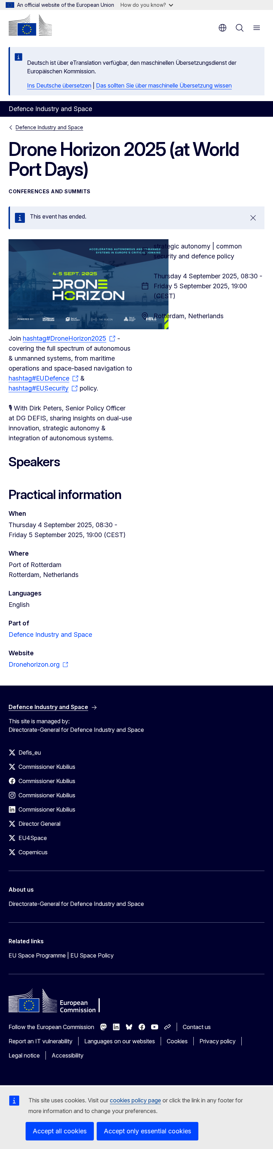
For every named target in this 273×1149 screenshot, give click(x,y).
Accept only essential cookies (147, 1131)
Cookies (177, 1041)
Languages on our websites (119, 1041)
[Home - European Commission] (30, 25)
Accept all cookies (60, 1131)
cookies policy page (135, 1100)
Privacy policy (217, 1041)
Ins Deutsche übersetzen (59, 85)
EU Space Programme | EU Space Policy (61, 955)
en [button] (222, 28)
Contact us (197, 1026)
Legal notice (24, 1055)
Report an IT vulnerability (41, 1041)
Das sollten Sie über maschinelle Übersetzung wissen (164, 85)
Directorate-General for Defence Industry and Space (76, 903)
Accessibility (68, 1055)
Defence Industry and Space (49, 127)
